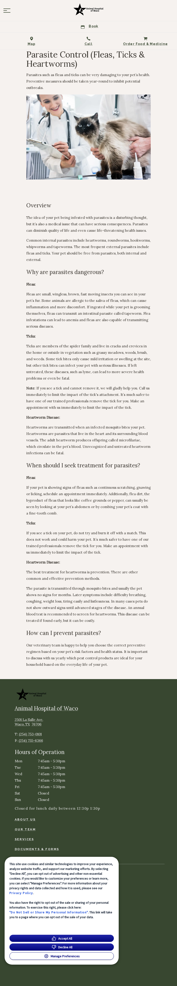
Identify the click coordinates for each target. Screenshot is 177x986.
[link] (88, 9)
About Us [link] (25, 819)
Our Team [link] (25, 829)
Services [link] (24, 839)
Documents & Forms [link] (37, 849)
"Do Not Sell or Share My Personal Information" (48, 912)
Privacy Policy (21, 893)
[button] (6, 11)
